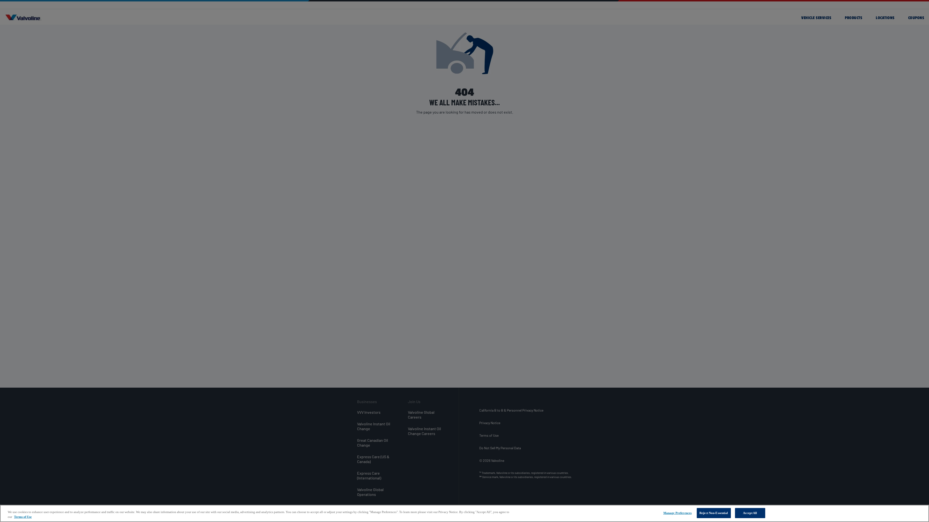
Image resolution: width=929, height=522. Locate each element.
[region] (464, 513)
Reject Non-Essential (713, 513)
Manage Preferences (677, 513)
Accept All (750, 513)
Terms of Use (23, 517)
